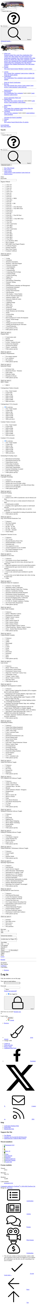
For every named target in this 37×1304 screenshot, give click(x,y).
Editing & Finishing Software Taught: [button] (11, 832)
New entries (7, 108)
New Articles (7, 73)
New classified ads (13, 61)
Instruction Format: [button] (6, 366)
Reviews (6, 84)
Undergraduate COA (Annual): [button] (9, 404)
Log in (2, 956)
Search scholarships (9, 97)
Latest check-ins (22, 87)
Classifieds (7, 111)
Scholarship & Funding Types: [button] (9, 455)
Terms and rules (8, 1045)
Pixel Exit (9, 1188)
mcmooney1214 (8, 1183)
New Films (7, 100)
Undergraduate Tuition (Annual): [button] (10, 388)
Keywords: (4, 178)
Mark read (18, 97)
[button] (14, 24)
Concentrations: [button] (5, 255)
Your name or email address (8, 981)
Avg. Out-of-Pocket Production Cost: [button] (11, 518)
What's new (7, 53)
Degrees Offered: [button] (5, 181)
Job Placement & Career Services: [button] (10, 890)
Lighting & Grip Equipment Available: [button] (11, 685)
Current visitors (28, 68)
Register (3, 959)
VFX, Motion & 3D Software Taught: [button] (11, 778)
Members (20, 68)
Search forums (14, 68)
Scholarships (7, 91)
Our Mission (7, 1135)
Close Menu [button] (4, 967)
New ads (6, 113)
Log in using (4, 1016)
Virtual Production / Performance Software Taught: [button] (14, 848)
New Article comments (23, 58)
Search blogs (19, 110)
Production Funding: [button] (6, 493)
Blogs (5, 107)
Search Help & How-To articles (19, 122)
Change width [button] (8, 1040)
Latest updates (21, 102)
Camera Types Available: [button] (7, 609)
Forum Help (7, 1127)
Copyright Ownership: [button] (7, 477)
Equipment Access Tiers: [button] (7, 555)
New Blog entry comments (22, 59)
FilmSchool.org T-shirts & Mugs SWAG (15, 1138)
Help (5, 120)
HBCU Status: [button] (5, 382)
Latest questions (13, 87)
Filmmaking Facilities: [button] (7, 722)
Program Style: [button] (5, 334)
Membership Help (9, 1129)
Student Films (8, 99)
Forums (6, 67)
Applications (7, 76)
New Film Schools (24, 56)
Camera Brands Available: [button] (8, 635)
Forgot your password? (10, 991)
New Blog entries (13, 56)
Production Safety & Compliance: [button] (10, 582)
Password (3, 986)
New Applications (24, 55)
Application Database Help (11, 1126)
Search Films (7, 105)
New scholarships (16, 62)
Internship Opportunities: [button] (7, 862)
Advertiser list (8, 117)
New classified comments (26, 61)
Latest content (27, 78)
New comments (16, 73)
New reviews (18, 85)
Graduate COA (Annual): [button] (8, 438)
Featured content (8, 55)
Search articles (13, 75)
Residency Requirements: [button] (8, 353)
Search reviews (8, 90)
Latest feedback (30, 113)
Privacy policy (8, 1046)
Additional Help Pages (10, 1048)
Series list (6, 75)
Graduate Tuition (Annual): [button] (8, 422)
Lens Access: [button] (4, 663)
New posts (16, 55)
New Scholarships (9, 93)
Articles (6, 72)
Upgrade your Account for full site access (15, 1137)
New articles (7, 122)
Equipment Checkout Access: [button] (9, 534)
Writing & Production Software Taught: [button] (11, 811)
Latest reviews (24, 73)
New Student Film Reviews (17, 64)
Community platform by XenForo (18, 1186)
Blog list (30, 108)
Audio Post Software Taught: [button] (9, 762)
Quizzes (6, 119)
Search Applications (15, 82)
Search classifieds (17, 117)
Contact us (3, 965)
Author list (31, 73)
